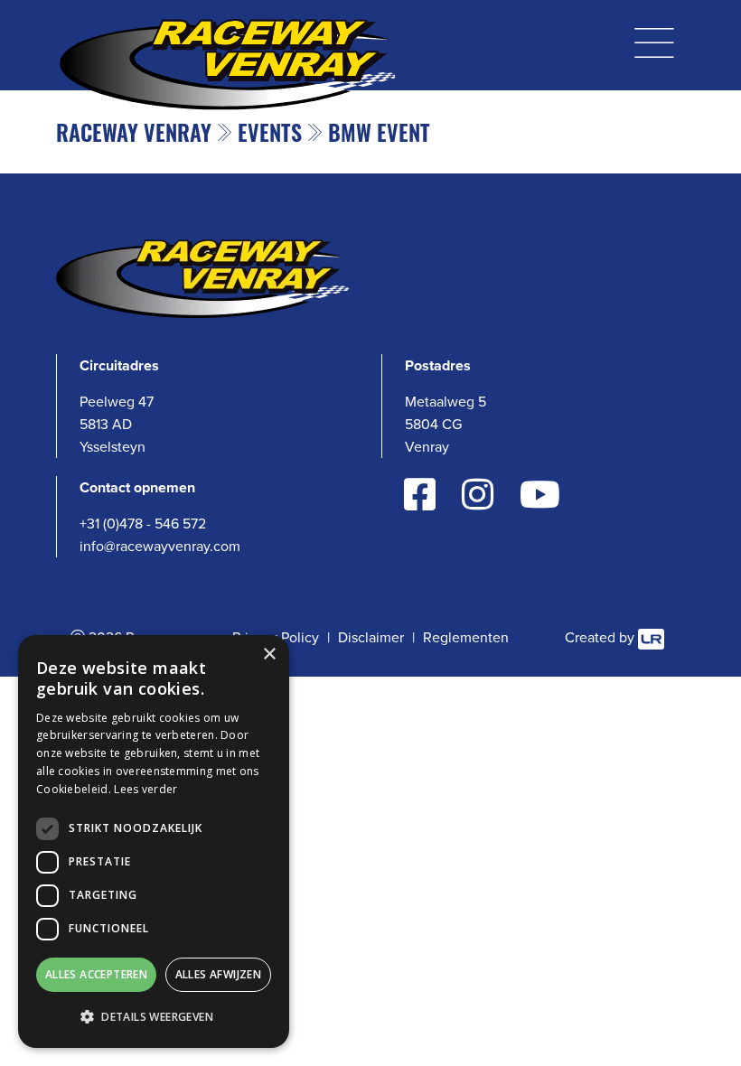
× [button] (269, 654)
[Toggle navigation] (654, 39)
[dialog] (153, 841)
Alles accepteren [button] (96, 974)
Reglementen (466, 637)
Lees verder (145, 789)
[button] (153, 1017)
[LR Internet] (651, 637)
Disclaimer (371, 637)
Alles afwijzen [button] (218, 974)
